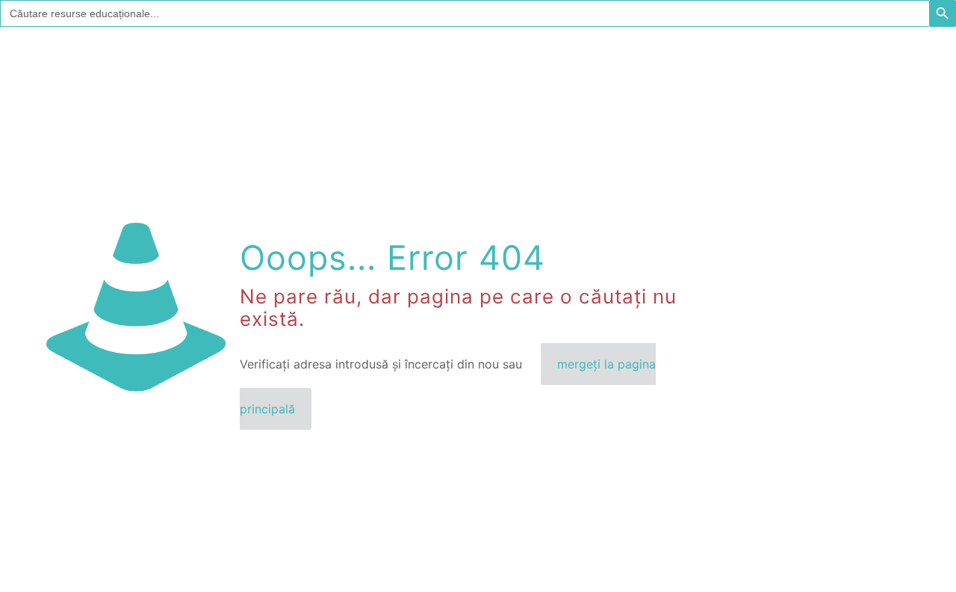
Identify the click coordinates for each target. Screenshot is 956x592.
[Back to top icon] (884, 561)
